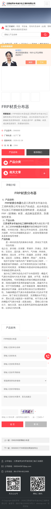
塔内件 (34, 44)
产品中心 (25, 44)
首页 (16, 44)
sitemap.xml (41, 503)
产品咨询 (13, 152)
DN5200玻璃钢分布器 (20, 440)
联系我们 (38, 152)
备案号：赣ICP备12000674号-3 (22, 503)
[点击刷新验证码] (27, 411)
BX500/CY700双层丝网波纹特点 (25, 448)
